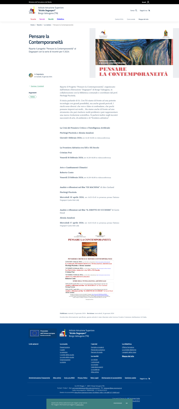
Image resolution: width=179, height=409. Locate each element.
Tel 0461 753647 (62, 388)
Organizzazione (65, 359)
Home (32, 25)
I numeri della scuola (67, 354)
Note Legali (95, 378)
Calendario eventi (97, 367)
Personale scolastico (98, 349)
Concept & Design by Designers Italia (126, 398)
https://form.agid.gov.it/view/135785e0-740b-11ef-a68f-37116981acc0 (96, 392)
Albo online (95, 372)
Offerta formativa (128, 347)
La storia (63, 362)
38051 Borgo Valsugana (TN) (95, 386)
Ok (127, 403)
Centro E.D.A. (119, 19)
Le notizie (47, 25)
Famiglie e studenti (97, 347)
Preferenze (118, 403)
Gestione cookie (130, 378)
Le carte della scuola (67, 357)
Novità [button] (50, 19)
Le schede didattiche (129, 349)
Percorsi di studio (96, 352)
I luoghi (62, 349)
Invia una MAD (69, 378)
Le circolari (94, 364)
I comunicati (95, 362)
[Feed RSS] (149, 10)
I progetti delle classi (129, 352)
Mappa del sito (143, 19)
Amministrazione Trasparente (39, 378)
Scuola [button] (33, 19)
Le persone (63, 352)
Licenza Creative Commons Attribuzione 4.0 (128, 317)
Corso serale (131, 19)
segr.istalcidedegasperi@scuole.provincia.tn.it (86, 388)
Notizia (32, 97)
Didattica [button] (60, 19)
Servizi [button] (42, 19)
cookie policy (79, 405)
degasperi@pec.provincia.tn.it (113, 388)
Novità (39, 25)
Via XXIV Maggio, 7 (80, 386)
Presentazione (65, 347)
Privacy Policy (82, 378)
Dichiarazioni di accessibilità (112, 378)
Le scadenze (95, 369)
